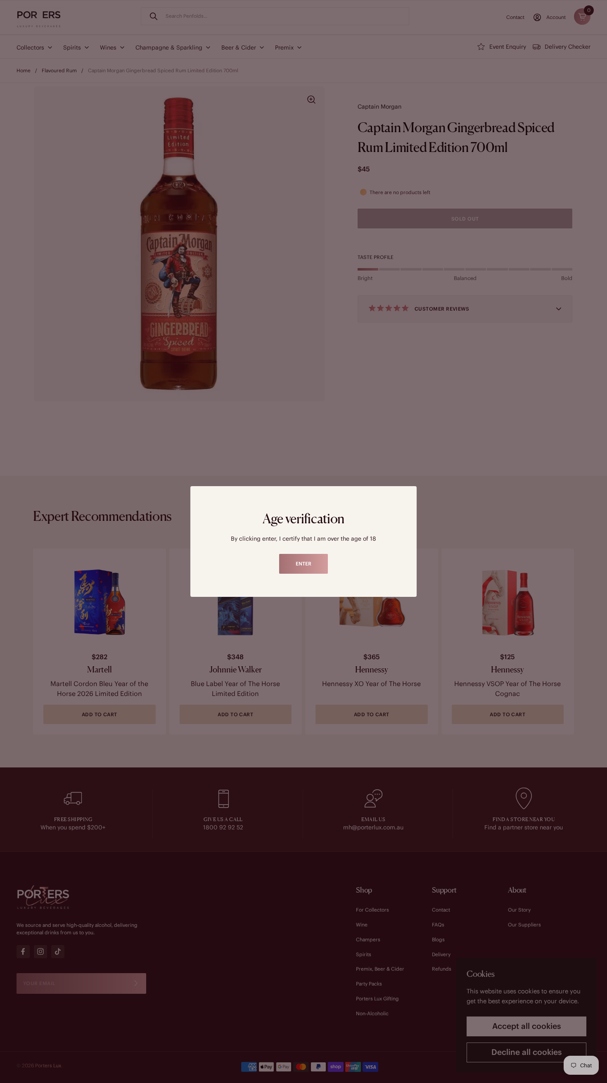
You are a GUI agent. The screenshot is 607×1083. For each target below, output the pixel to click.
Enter (303, 563)
